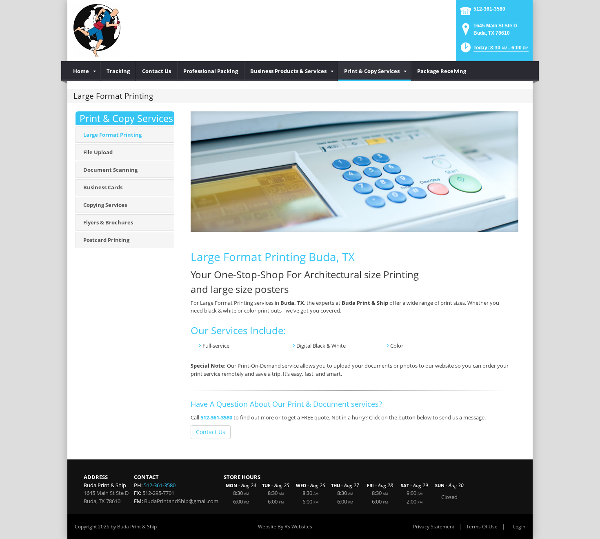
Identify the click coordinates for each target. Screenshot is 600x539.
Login (519, 526)
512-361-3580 (489, 9)
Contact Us (210, 432)
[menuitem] (83, 71)
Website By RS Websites (285, 526)
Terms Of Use (482, 526)
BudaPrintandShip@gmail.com (181, 501)
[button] (494, 50)
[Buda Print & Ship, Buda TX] (96, 30)
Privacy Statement (433, 526)
